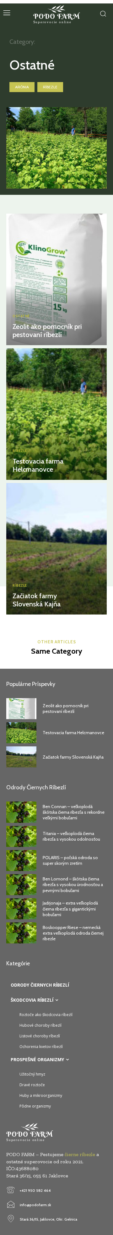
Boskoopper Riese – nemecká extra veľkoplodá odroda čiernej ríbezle (73, 933)
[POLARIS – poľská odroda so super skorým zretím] (21, 860)
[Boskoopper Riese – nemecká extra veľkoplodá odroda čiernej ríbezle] (21, 932)
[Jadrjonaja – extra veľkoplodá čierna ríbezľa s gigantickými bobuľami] (21, 908)
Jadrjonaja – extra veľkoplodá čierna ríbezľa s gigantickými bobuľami (70, 908)
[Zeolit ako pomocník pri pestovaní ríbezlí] (56, 279)
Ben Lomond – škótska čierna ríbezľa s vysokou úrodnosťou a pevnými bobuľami (73, 884)
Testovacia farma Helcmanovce (38, 465)
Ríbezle (50, 87)
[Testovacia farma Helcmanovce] (56, 414)
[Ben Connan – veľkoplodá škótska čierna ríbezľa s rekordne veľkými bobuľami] (21, 812)
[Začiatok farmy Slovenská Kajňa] (56, 549)
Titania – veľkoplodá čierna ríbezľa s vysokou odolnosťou (71, 836)
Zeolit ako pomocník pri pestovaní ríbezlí (47, 330)
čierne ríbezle (80, 1154)
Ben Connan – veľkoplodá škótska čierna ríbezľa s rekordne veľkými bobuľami (74, 812)
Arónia (22, 87)
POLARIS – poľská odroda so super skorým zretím (70, 860)
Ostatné (21, 316)
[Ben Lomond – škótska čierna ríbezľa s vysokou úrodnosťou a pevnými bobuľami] (21, 884)
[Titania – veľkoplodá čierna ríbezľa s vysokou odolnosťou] (21, 836)
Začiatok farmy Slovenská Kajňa (37, 600)
